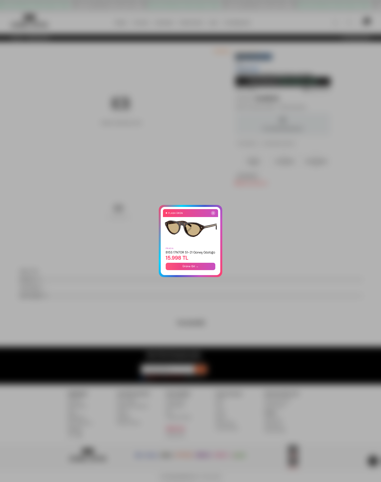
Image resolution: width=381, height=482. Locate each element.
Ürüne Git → (191, 266)
